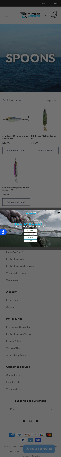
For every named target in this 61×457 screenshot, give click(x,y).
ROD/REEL (30, 230)
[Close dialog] (59, 212)
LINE (30, 240)
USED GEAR (30, 234)
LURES (30, 237)
